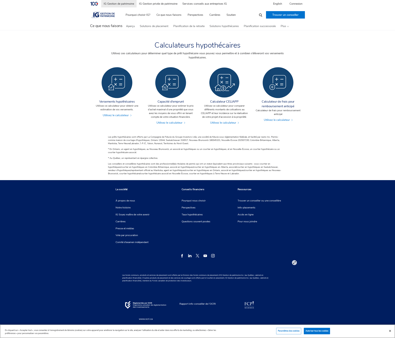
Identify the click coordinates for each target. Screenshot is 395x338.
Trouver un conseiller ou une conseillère (259, 200)
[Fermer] (390, 330)
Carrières (121, 221)
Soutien (231, 15)
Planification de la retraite (189, 26)
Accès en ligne (246, 214)
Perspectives (195, 15)
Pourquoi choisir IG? (138, 15)
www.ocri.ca (146, 319)
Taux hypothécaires (192, 214)
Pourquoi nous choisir (194, 200)
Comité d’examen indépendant (132, 242)
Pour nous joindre (247, 221)
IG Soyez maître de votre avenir (133, 214)
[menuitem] (95, 3)
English (277, 4)
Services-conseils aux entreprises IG (204, 4)
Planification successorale (260, 26)
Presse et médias (125, 228)
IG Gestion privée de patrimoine (158, 4)
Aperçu (130, 26)
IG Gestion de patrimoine (119, 4)
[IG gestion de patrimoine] (105, 15)
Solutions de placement (154, 26)
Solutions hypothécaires (224, 26)
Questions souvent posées (196, 221)
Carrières (214, 15)
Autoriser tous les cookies (317, 331)
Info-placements (246, 207)
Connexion (295, 4)
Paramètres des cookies (288, 331)
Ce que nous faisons (168, 15)
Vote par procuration (127, 235)
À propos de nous (125, 200)
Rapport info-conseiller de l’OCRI (197, 304)
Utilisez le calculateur (116, 115)
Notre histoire (123, 207)
